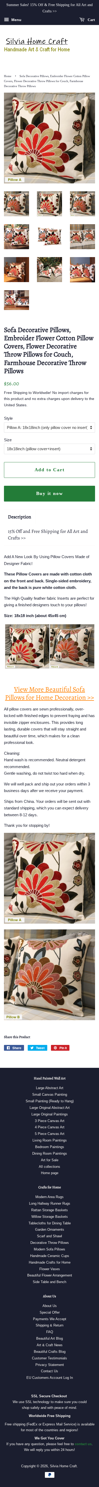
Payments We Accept (49, 1319)
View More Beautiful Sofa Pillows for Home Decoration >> (49, 693)
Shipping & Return (49, 1325)
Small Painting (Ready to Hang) (50, 1101)
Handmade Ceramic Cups (49, 1256)
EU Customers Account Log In (49, 1378)
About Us (50, 1306)
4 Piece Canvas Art (49, 1127)
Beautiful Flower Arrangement (49, 1275)
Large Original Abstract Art (50, 1108)
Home (7, 76)
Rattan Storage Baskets (49, 1210)
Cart (91, 20)
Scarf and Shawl (49, 1236)
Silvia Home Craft (63, 1466)
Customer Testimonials (49, 1358)
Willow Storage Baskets (49, 1217)
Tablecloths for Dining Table (50, 1223)
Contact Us (49, 1371)
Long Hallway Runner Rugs (49, 1203)
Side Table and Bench (49, 1282)
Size (8, 440)
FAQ (49, 1332)
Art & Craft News (50, 1345)
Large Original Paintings (49, 1114)
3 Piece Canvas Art (49, 1121)
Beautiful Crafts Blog (49, 1352)
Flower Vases (49, 1269)
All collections (49, 1167)
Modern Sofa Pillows (49, 1249)
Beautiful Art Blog (49, 1338)
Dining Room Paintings (49, 1153)
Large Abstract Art (49, 1088)
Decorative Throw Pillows (49, 1243)
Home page (49, 1173)
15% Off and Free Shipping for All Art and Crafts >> (48, 534)
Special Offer (50, 1312)
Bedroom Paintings (49, 1147)
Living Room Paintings (49, 1140)
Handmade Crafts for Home (49, 1262)
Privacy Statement (49, 1365)
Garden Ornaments (49, 1229)
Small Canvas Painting (49, 1095)
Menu (15, 20)
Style (8, 418)
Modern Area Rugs (49, 1197)
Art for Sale (49, 1160)
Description (19, 517)
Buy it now (49, 493)
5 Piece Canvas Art (49, 1134)
